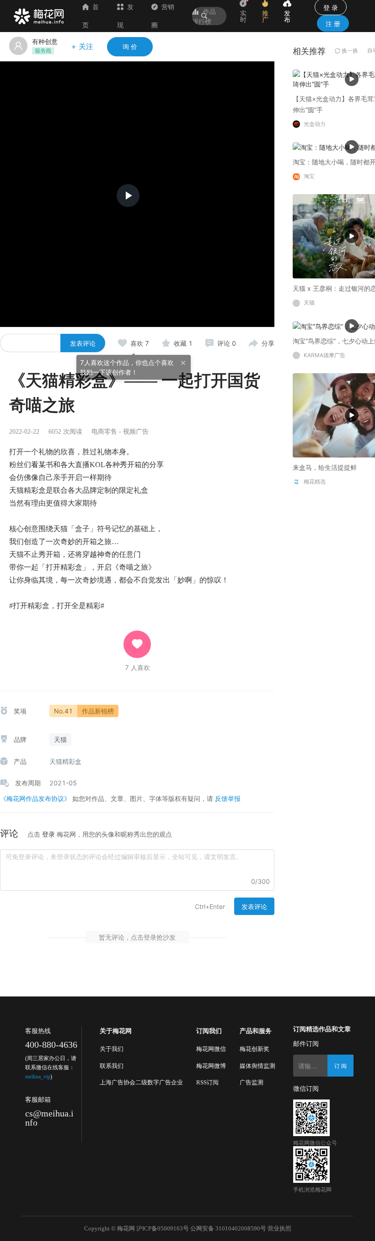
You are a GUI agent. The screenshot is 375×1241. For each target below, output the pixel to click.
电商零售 (104, 431)
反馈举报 (228, 798)
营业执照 (279, 1228)
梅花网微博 (211, 1065)
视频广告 (136, 431)
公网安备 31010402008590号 (228, 1228)
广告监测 (251, 1082)
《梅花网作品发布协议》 (35, 798)
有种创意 (45, 41)
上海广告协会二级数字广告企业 (141, 1082)
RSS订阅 (207, 1082)
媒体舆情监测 (257, 1065)
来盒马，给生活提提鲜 (325, 467)
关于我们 (111, 1048)
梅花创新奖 (254, 1048)
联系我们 (111, 1065)
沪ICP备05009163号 (162, 1228)
